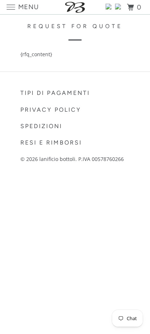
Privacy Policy (50, 109)
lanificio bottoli (57, 159)
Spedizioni (41, 126)
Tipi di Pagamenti (55, 92)
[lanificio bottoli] (75, 7)
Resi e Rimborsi (51, 142)
